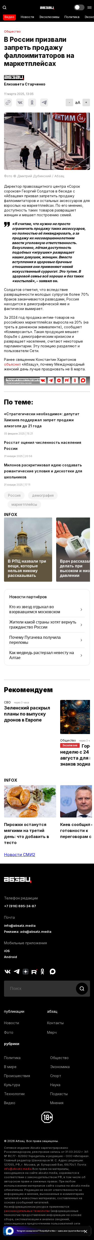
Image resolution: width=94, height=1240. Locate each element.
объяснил (12, 364)
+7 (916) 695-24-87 (20, 906)
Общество (12, 31)
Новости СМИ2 (19, 854)
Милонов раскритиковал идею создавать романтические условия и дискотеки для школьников (43, 471)
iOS (7, 951)
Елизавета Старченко (24, 84)
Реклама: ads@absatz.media (27, 932)
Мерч (52, 1032)
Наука (55, 1085)
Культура (12, 1085)
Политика (71, 17)
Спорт (55, 1076)
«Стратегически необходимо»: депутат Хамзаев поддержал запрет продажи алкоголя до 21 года (41, 420)
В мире (10, 1067)
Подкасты (59, 1094)
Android (10, 957)
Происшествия (17, 1076)
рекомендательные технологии (27, 1211)
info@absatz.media (20, 925)
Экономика (60, 1067)
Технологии (14, 1094)
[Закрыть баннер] (85, 1231)
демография (43, 495)
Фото (8, 1032)
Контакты (55, 1023)
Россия (14, 495)
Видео (9, 17)
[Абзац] (47, 8)
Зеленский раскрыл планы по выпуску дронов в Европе (27, 713)
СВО (7, 702)
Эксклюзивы (49, 17)
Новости (27, 17)
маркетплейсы (24, 504)
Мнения (56, 1103)
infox (11, 514)
